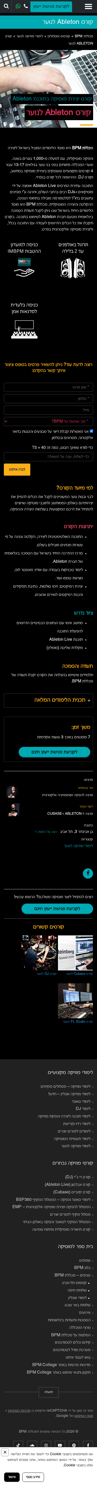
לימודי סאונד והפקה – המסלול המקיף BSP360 (53, 1200)
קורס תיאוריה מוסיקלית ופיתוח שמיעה (61, 1229)
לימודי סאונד (81, 1101)
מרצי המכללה (80, 1328)
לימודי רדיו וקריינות (77, 1124)
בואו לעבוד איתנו (78, 1357)
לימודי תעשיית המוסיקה (72, 1139)
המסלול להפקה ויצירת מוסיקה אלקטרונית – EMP (51, 1207)
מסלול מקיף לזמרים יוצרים (70, 1214)
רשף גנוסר (86, 806)
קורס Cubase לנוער (79, 974)
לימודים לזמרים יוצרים (74, 1131)
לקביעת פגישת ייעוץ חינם (54, 752)
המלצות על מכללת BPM (71, 1335)
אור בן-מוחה (85, 788)
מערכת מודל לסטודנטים (72, 1350)
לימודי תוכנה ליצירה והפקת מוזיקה (64, 1116)
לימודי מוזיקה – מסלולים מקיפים (66, 1086)
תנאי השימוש (83, 1416)
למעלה (48, 1392)
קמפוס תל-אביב (74, 1283)
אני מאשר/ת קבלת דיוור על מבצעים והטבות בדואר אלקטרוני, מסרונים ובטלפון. (52, 435)
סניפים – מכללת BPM (73, 1275)
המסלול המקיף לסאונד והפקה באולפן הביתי (57, 1222)
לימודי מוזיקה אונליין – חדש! (69, 1094)
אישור (12, 1477)
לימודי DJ (83, 1109)
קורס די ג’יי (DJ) (78, 1177)
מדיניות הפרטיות (19, 1410)
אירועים (85, 1313)
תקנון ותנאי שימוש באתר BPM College (59, 1372)
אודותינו (85, 1261)
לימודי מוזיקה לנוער (78, 846)
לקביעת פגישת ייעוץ (51, 6)
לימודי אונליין (77, 1298)
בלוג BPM (82, 1268)
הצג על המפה (47, 832)
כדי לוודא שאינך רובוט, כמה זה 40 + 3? (62, 448)
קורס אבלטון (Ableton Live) (68, 1185)
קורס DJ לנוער (46, 974)
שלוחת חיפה (77, 1290)
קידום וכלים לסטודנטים (73, 1342)
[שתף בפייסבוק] (88, 873)
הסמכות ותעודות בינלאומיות (69, 1320)
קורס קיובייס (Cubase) (72, 1192)
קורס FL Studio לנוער (78, 1021)
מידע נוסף (33, 1477)
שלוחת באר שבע (78, 1305)
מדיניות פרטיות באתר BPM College (61, 1365)
